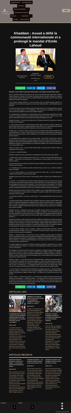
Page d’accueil (15, 2)
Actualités (24, 16)
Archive (13, 16)
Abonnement (24, 19)
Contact (66, 10)
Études (16, 19)
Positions (21, 5)
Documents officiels (21, 12)
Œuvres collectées (20, 9)
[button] (49, 77)
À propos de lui (27, 2)
